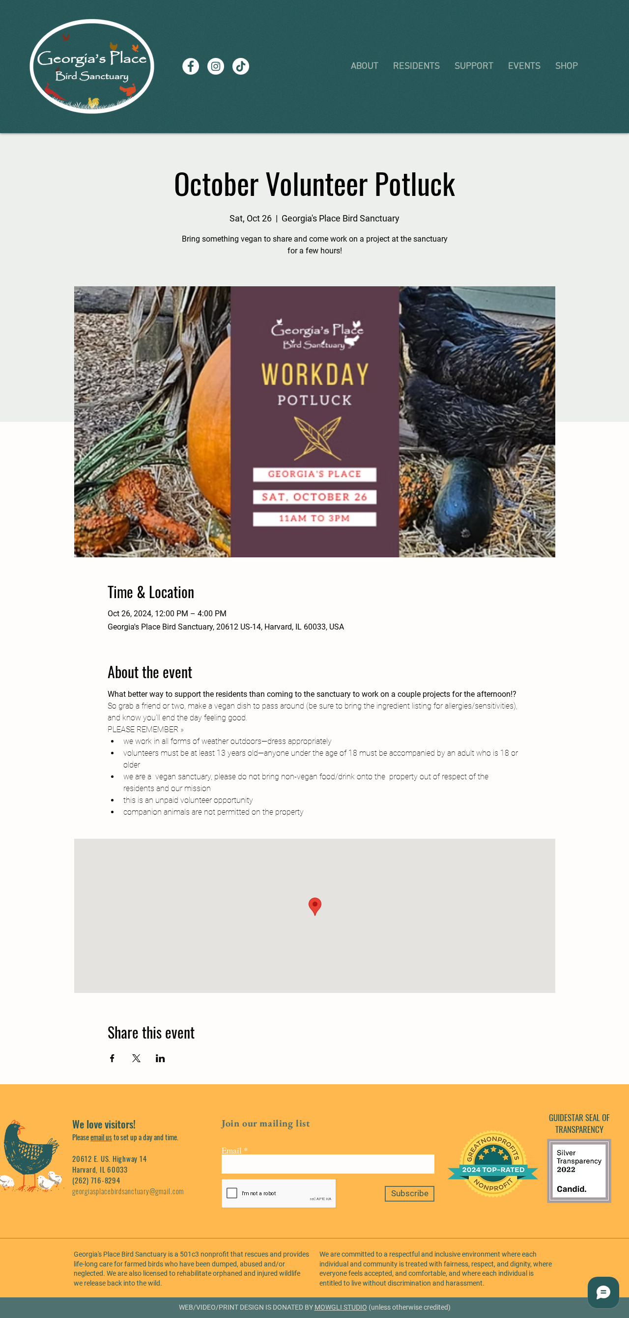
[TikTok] (240, 66)
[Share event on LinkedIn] (160, 1058)
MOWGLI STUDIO (340, 1307)
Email (232, 1150)
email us (101, 1136)
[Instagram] (215, 66)
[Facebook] (190, 66)
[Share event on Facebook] (112, 1058)
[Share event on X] (136, 1058)
